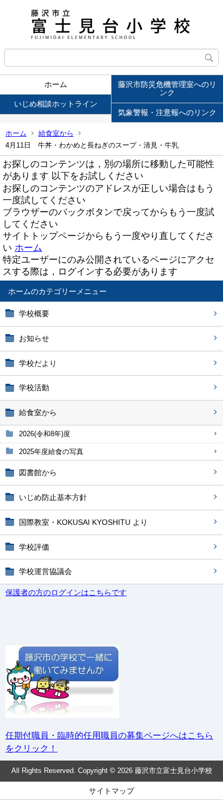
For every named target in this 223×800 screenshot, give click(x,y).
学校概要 (34, 313)
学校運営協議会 (45, 571)
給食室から (56, 133)
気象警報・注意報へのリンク (167, 112)
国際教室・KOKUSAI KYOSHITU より (83, 522)
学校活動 (34, 387)
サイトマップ (111, 790)
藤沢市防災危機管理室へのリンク (167, 88)
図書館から (38, 472)
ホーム (55, 84)
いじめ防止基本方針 (53, 497)
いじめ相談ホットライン (55, 103)
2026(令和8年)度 (44, 434)
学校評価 (34, 547)
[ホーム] (111, 24)
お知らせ (34, 338)
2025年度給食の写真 (51, 452)
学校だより (38, 363)
